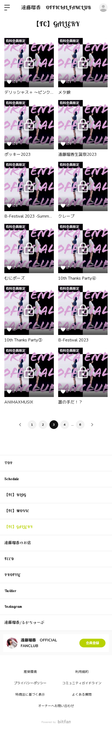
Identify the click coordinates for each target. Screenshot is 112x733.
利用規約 (81, 672)
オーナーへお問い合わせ (56, 706)
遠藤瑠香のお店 (17, 542)
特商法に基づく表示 (30, 694)
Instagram (13, 606)
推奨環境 (30, 672)
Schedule (11, 478)
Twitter (10, 590)
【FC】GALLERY (18, 526)
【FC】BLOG (15, 494)
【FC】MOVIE (16, 510)
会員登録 (92, 643)
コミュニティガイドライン (81, 683)
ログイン (103, 7)
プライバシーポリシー (30, 683)
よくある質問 (82, 694)
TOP (8, 462)
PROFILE (12, 574)
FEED (9, 558)
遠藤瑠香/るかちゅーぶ (24, 622)
